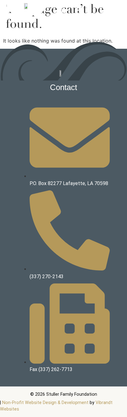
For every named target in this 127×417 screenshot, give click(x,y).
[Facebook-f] (77, 10)
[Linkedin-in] (64, 10)
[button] (107, 10)
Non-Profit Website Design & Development (45, 402)
